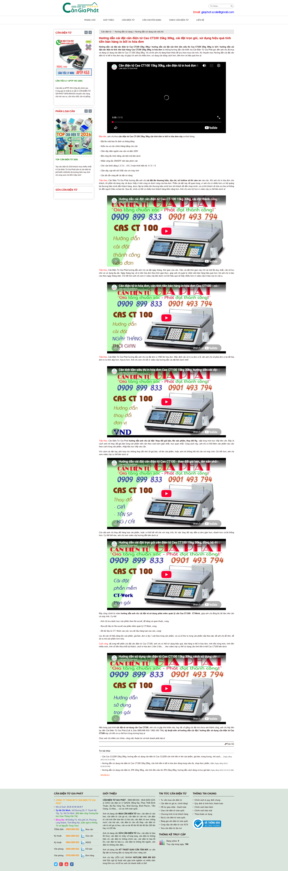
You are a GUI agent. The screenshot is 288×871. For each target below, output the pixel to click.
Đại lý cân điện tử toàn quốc (173, 817)
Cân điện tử (106, 32)
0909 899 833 (72, 829)
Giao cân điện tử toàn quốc (172, 810)
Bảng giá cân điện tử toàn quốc (174, 821)
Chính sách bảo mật (203, 810)
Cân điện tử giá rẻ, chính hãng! (174, 803)
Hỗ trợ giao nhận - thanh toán (173, 807)
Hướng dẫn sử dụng (123, 32)
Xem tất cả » (105, 775)
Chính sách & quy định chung (207, 800)
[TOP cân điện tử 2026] (74, 136)
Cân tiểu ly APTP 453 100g (69, 81)
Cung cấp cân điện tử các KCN (174, 824)
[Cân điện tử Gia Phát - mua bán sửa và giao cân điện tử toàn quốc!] (81, 7)
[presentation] (86, 33)
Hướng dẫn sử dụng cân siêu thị (149, 32)
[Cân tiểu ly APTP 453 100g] (74, 57)
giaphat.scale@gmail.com (217, 12)
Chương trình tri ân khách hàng (174, 814)
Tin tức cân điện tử (172, 793)
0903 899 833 (72, 836)
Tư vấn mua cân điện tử (171, 800)
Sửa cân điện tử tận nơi (171, 828)
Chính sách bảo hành (204, 807)
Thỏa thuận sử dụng (203, 814)
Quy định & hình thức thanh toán (209, 803)
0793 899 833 (72, 855)
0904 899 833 (72, 842)
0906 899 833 (72, 849)
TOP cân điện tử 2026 (67, 159)
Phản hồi (230, 744)
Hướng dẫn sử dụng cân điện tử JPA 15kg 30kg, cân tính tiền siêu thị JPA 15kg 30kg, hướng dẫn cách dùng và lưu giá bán (156, 770)
